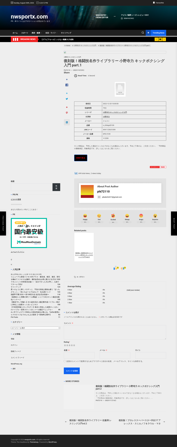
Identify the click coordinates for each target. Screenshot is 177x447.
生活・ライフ (51, 33)
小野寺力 (106, 117)
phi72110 (67, 70)
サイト (138, 350)
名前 (67, 350)
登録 (12, 339)
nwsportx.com (29, 16)
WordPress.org (16, 364)
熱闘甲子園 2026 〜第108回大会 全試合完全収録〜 (30, 294)
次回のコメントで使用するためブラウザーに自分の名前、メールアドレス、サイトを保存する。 (105, 361)
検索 (12, 181)
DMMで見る (80, 158)
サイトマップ (66, 33)
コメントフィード (17, 358)
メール (103, 350)
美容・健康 (36, 33)
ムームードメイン (17, 252)
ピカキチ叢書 (16, 199)
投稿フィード (16, 351)
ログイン (14, 345)
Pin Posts (14, 317)
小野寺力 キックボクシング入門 (115, 112)
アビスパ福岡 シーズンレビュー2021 (135, 15)
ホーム (15, 33)
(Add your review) (133, 290)
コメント (68, 323)
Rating (67, 342)
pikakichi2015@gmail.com (112, 197)
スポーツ (24, 33)
